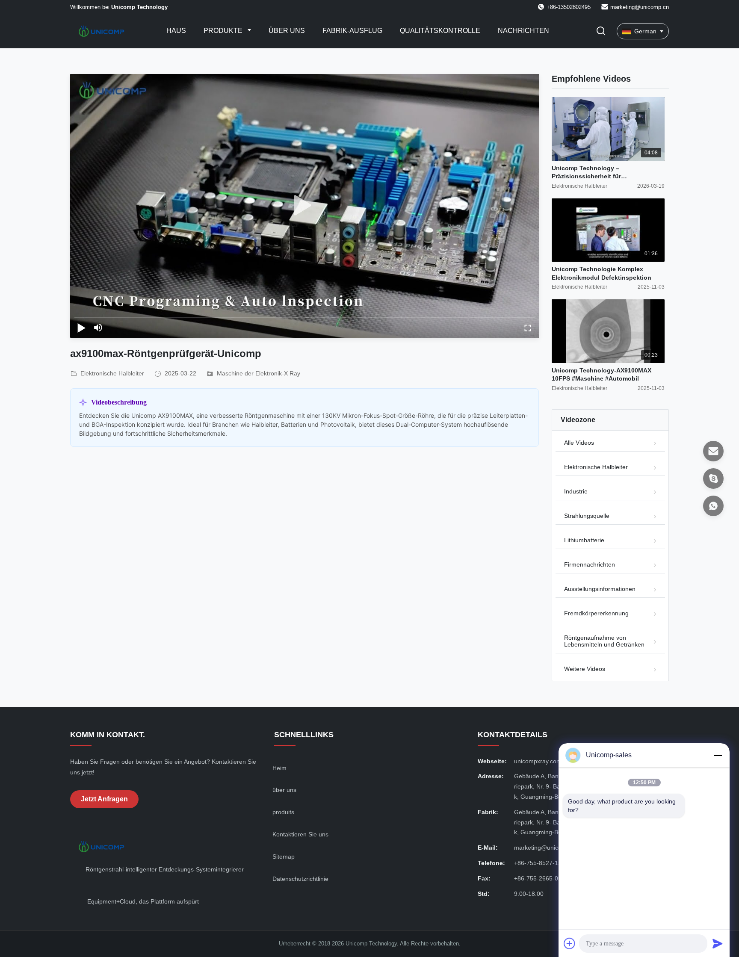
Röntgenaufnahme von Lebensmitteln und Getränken (604, 641)
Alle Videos (579, 442)
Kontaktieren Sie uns (300, 834)
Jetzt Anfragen (104, 799)
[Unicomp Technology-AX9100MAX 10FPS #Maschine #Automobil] (608, 331)
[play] (304, 205)
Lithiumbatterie (584, 540)
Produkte (224, 30)
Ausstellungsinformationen (600, 588)
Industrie (576, 491)
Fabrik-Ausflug (352, 30)
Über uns (287, 30)
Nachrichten (523, 30)
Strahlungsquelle (586, 515)
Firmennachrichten (589, 564)
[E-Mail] (713, 451)
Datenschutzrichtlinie (300, 878)
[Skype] (713, 478)
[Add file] (570, 943)
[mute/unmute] (98, 327)
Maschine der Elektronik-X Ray (258, 373)
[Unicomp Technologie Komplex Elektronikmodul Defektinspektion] (608, 230)
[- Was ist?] (713, 506)
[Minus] (717, 755)
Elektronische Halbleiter (596, 467)
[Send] (717, 943)
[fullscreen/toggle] (527, 327)
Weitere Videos (584, 668)
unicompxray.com (538, 761)
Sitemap (283, 856)
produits (283, 812)
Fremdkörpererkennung (596, 613)
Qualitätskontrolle (440, 30)
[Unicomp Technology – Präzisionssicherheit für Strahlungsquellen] (608, 129)
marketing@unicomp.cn (639, 7)
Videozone (578, 419)
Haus (176, 30)
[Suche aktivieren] (601, 31)
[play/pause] (81, 327)
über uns (284, 789)
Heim (279, 768)
